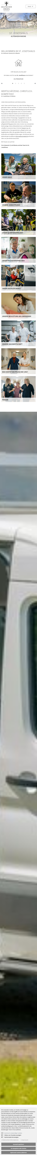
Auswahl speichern (18, 1144)
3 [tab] (18, 83)
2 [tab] (15, 83)
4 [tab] (21, 83)
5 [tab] (24, 83)
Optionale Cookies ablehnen (18, 1152)
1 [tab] (12, 83)
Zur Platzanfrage (18, 79)
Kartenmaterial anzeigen (11, 1137)
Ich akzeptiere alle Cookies (18, 1148)
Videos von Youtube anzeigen (12, 1135)
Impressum (24, 1140)
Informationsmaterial (21, 136)
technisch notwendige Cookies (13, 1133)
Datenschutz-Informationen (10, 1140)
